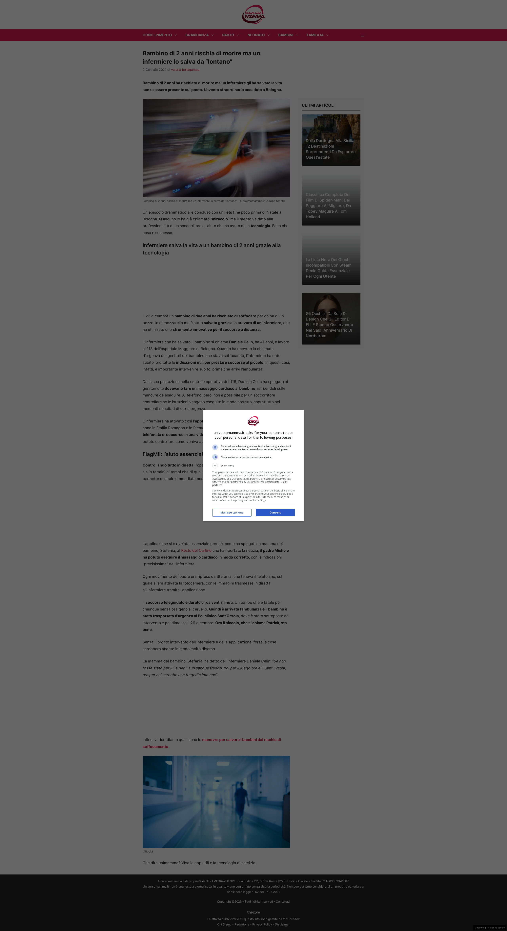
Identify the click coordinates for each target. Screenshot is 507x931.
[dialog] (253, 465)
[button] (253, 465)
